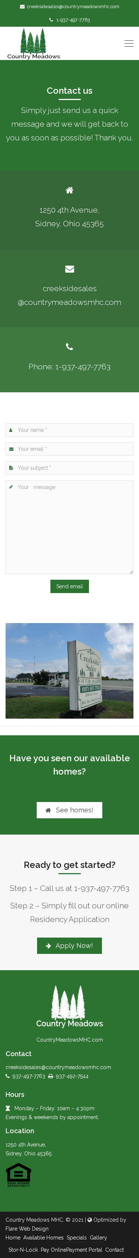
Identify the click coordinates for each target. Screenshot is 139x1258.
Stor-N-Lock (23, 1250)
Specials (77, 1238)
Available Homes (43, 1238)
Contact (114, 1250)
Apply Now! (73, 945)
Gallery (98, 1238)
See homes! (73, 810)
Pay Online (53, 1250)
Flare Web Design (27, 1229)
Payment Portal (84, 1250)
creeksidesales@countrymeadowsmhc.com (73, 6)
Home (13, 1238)
